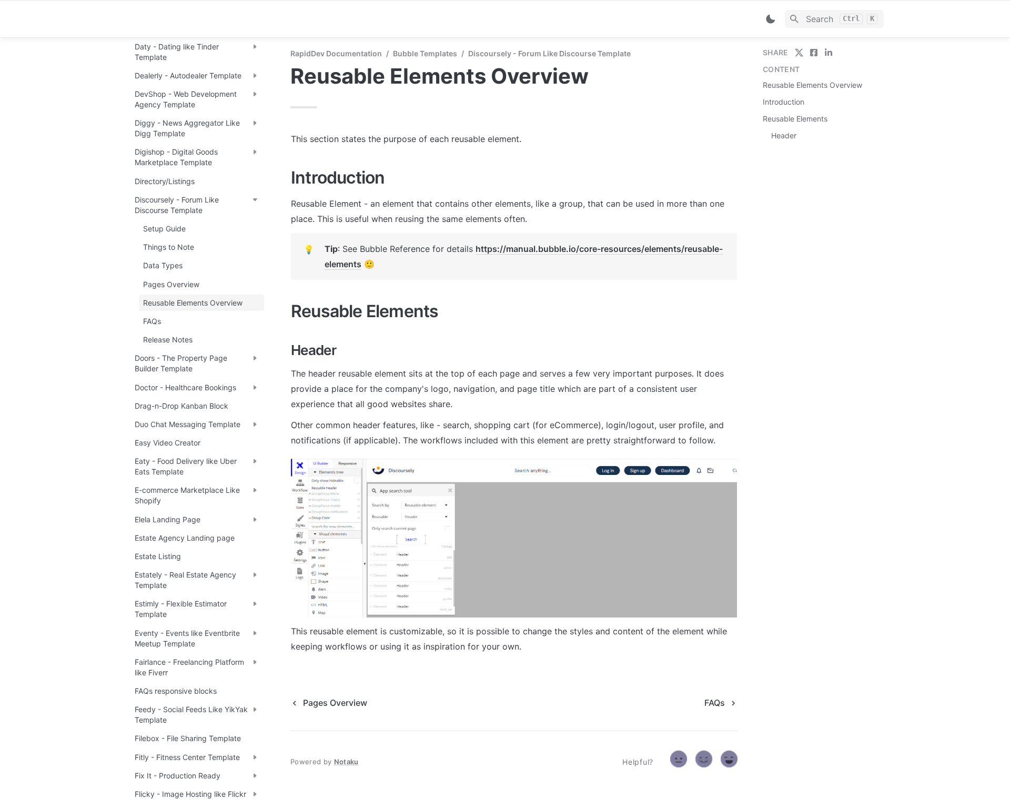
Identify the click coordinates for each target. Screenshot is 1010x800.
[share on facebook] (814, 52)
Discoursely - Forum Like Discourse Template (549, 53)
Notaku (346, 761)
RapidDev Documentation (336, 53)
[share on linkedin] (828, 52)
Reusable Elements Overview (812, 84)
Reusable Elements (795, 118)
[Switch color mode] (771, 19)
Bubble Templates (425, 53)
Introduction (783, 101)
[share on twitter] (799, 52)
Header (783, 135)
